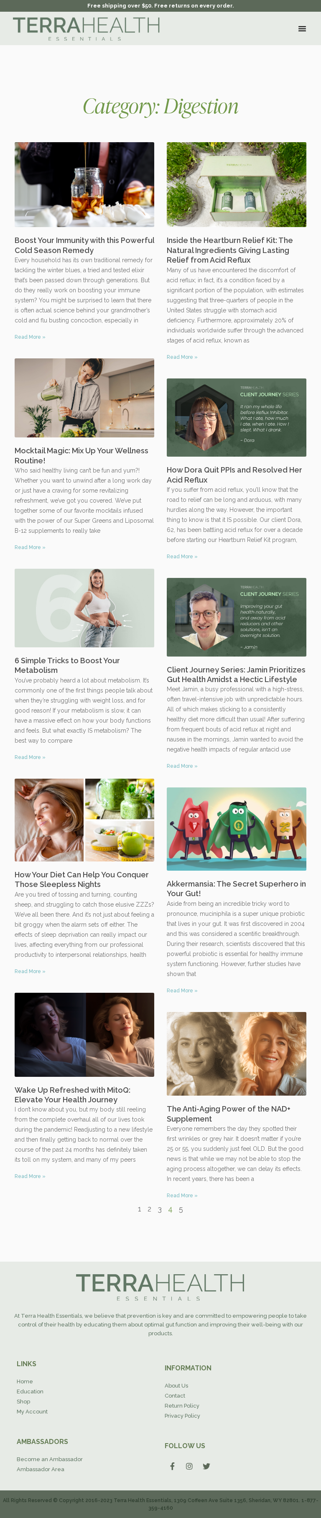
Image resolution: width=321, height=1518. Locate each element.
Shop (23, 1401)
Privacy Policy (182, 1416)
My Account (32, 1411)
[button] (302, 28)
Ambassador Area (40, 1469)
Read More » (30, 337)
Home (25, 1381)
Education (30, 1391)
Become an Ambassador (50, 1459)
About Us (176, 1386)
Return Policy (182, 1406)
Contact (175, 1396)
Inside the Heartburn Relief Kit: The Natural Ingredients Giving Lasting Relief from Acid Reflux (230, 250)
